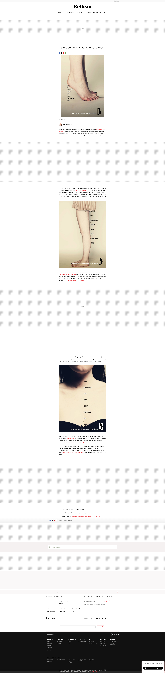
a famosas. (85, 442)
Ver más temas (51, 618)
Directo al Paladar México (82, 660)
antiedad (74, 611)
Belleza (82, 6)
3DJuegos (59, 641)
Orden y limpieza (51, 611)
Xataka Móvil (49, 643)
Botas (95, 38)
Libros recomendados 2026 (69, 591)
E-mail (66, 53)
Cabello (79, 12)
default (70, 520)
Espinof (69, 643)
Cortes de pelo (62, 608)
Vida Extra (59, 643)
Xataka (48, 641)
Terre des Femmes (81, 190)
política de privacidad (100, 604)
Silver (60, 606)
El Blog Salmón (113, 641)
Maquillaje (61, 12)
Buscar (99, 627)
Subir (113, 634)
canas (65, 38)
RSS (103, 618)
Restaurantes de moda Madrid (94, 591)
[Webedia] (116, 1)
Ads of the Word (70, 438)
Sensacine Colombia (70, 662)
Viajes (48, 606)
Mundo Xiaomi (50, 650)
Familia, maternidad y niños (64, 602)
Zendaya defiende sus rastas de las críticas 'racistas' (86, 516)
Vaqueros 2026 (59, 591)
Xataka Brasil (49, 661)
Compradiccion (103, 645)
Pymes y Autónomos (112, 644)
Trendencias (102, 641)
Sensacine (70, 641)
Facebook (107, 13)
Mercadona (100, 38)
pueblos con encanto (62, 612)
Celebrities (70, 12)
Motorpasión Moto (93, 643)
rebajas (61, 38)
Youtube (97, 618)
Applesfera (49, 645)
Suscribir (106, 601)
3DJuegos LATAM (61, 659)
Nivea (85, 38)
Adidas (70, 38)
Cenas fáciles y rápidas (81, 591)
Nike (74, 38)
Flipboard (63, 53)
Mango (56, 38)
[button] (67, 124)
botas (48, 608)
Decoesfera (102, 643)
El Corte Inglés (79, 38)
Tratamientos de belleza (93, 12)
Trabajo (73, 601)
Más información (93, 671)
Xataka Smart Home (49, 648)
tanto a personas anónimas (71, 442)
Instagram (100, 618)
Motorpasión (91, 641)
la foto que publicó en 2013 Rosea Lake (74, 280)
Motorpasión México (91, 660)
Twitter (104, 13)
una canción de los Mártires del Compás (74, 452)
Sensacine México (72, 659)
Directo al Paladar (82, 641)
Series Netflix (105, 591)
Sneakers (49, 601)
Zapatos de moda (76, 608)
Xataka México (50, 659)
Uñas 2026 (112, 591)
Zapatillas (90, 38)
